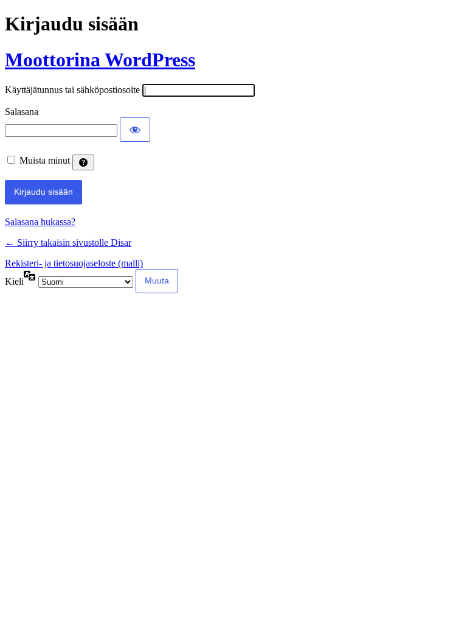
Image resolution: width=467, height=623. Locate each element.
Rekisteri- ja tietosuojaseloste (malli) (74, 263)
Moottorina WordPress (100, 60)
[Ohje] (83, 162)
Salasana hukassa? (40, 222)
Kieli (14, 281)
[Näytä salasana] (135, 129)
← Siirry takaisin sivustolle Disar (68, 242)
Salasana (21, 111)
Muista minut (44, 160)
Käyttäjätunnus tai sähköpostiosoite (72, 90)
